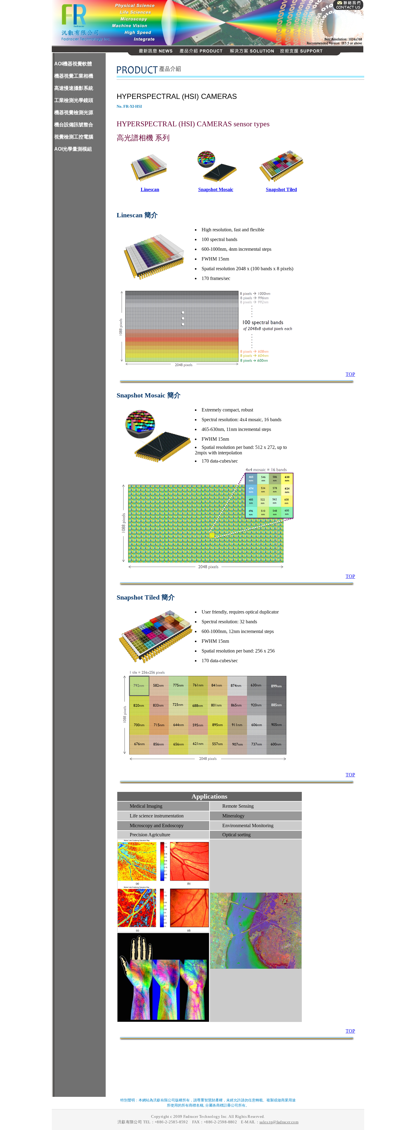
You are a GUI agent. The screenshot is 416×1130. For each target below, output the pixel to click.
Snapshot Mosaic (215, 189)
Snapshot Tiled (281, 189)
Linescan (150, 189)
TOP (350, 374)
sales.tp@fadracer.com (278, 1122)
